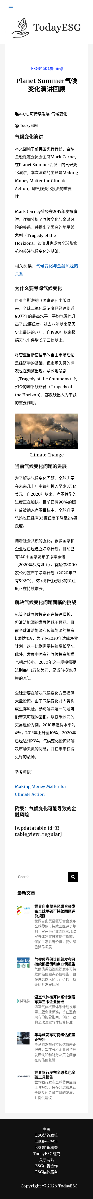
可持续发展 (40, 114)
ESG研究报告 (46, 1141)
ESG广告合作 (46, 1166)
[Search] (73, 877)
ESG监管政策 (46, 1135)
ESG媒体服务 (46, 1172)
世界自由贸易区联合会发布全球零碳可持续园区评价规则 (54, 911)
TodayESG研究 (46, 1153)
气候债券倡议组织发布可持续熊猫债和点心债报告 (54, 962)
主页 (46, 1129)
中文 (24, 114)
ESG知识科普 (42, 68)
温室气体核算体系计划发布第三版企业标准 (54, 999)
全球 (59, 68)
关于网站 (46, 1159)
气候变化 (59, 114)
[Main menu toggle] (10, 6)
